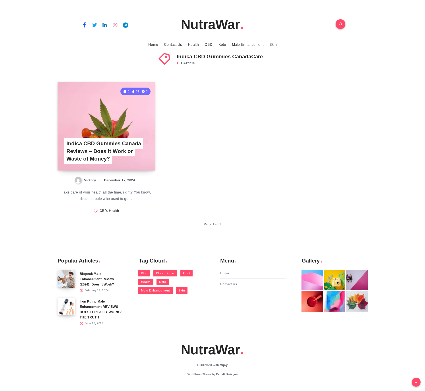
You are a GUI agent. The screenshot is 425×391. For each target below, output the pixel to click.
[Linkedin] (105, 25)
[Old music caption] (357, 280)
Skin (273, 44)
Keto (222, 44)
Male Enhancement (248, 44)
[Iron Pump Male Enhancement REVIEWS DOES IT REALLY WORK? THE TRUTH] (66, 306)
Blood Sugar (165, 273)
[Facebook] (84, 25)
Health (193, 44)
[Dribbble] (115, 25)
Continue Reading (134, 157)
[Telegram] (125, 25)
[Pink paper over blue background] (312, 280)
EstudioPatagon (227, 374)
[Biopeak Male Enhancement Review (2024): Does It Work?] (66, 279)
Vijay (224, 365)
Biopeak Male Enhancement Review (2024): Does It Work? (97, 279)
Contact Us (173, 44)
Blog (144, 273)
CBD (208, 44)
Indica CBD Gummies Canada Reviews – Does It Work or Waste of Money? (103, 151)
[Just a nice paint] (334, 301)
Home (153, 44)
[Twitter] (95, 25)
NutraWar (210, 24)
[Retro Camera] (334, 280)
